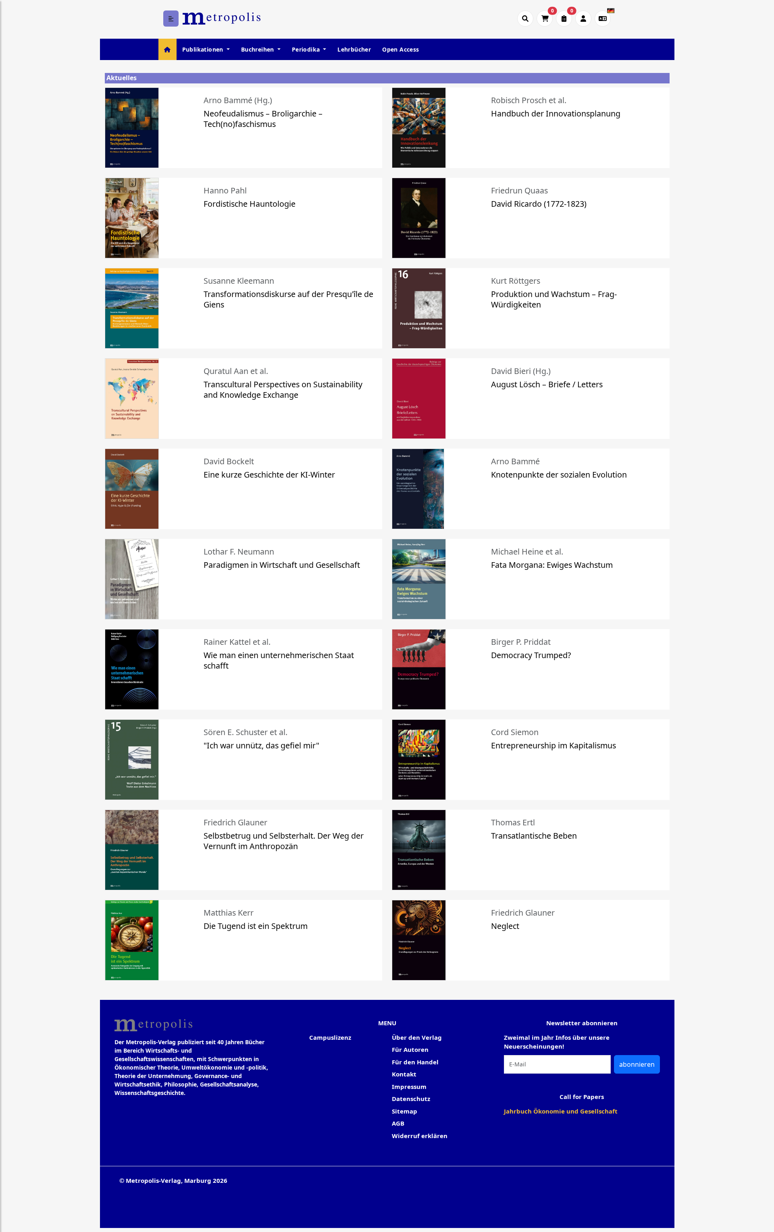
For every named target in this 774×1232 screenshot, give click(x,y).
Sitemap (404, 1111)
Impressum (409, 1086)
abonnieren (637, 1064)
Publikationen (203, 49)
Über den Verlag (417, 1037)
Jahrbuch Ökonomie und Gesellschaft (561, 1111)
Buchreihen (258, 49)
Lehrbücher (354, 49)
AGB (398, 1123)
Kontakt (404, 1074)
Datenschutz (411, 1099)
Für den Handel (415, 1062)
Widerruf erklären (419, 1136)
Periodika (307, 49)
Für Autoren (410, 1049)
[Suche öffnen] (525, 18)
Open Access (400, 49)
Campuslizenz (330, 1037)
